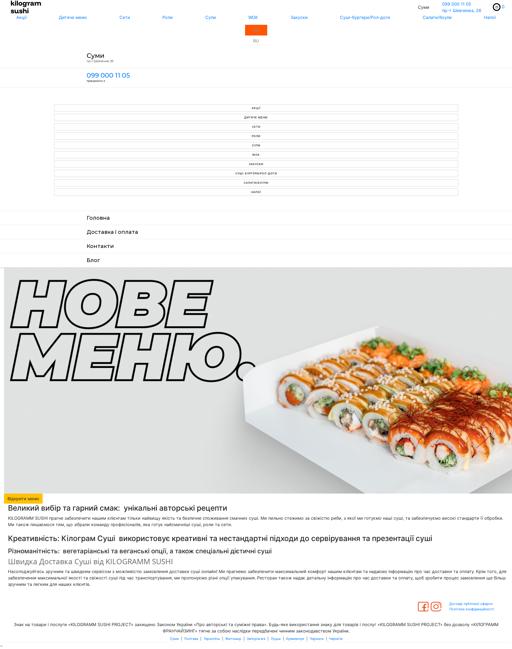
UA (256, 30)
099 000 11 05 (456, 4)
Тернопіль (211, 639)
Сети (124, 17)
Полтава (191, 639)
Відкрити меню (23, 498)
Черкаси (317, 639)
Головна (98, 218)
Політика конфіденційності (471, 609)
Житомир (233, 639)
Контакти (100, 246)
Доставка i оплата (112, 232)
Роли (167, 17)
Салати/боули (437, 17)
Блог (93, 260)
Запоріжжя (256, 639)
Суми (174, 639)
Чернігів (335, 639)
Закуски (299, 17)
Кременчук (295, 639)
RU (256, 40)
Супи (210, 17)
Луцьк (276, 639)
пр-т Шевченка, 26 (461, 10)
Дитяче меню (73, 17)
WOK (253, 17)
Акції (21, 17)
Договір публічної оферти (471, 604)
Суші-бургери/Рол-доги (365, 17)
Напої (256, 192)
